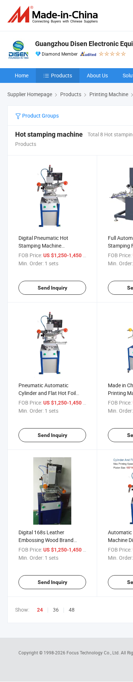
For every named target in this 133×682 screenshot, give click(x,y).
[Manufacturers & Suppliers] (53, 14)
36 (56, 609)
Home (21, 75)
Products (61, 75)
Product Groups (40, 115)
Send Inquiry (52, 288)
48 (72, 609)
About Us (97, 75)
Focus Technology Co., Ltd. (93, 652)
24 (40, 610)
